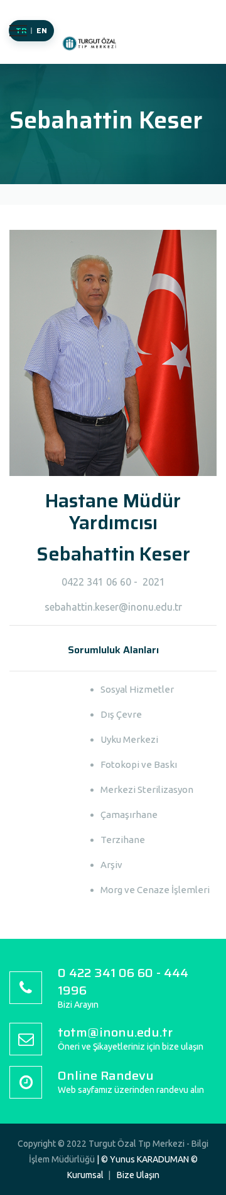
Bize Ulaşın (138, 1175)
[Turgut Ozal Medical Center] (91, 49)
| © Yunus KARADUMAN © (147, 1159)
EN (42, 30)
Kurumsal (85, 1175)
